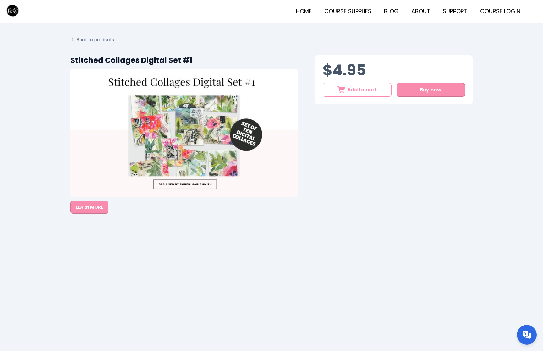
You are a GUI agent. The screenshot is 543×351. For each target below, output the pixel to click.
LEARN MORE (89, 207)
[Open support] (527, 335)
